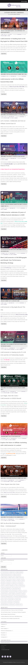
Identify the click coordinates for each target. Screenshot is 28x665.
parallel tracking (4, 593)
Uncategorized (3, 637)
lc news (8, 35)
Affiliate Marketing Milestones (6, 575)
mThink (20, 591)
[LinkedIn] (23, 1)
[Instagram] (21, 1)
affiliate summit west (19, 577)
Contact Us (3, 648)
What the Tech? (19, 604)
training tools (12, 604)
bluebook (8, 583)
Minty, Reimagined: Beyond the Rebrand (8, 614)
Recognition (3, 632)
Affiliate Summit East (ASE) (9, 492)
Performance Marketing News (6, 630)
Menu (14, 10)
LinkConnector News (16, 588)
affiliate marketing (19, 572)
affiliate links (12, 572)
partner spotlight (12, 593)
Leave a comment (5, 159)
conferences (6, 254)
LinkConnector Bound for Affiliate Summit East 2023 (13, 478)
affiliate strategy (4, 577)
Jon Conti (10, 34)
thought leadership (11, 349)
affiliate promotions (17, 575)
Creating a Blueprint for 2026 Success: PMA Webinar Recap (11, 616)
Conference (19, 34)
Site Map (2, 646)
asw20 (23, 580)
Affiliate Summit (4, 35)
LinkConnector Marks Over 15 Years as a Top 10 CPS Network (12, 610)
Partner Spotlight (4, 628)
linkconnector (13, 76)
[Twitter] (26, 1)
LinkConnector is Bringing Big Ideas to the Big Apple (13, 114)
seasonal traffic (11, 599)
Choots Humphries (4, 537)
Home (9, 14)
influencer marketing (9, 585)
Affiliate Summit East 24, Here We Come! (10, 300)
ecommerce (20, 583)
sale (5, 599)
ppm (2, 599)
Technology (3, 634)
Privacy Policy (3, 645)
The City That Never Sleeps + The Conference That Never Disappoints (13, 612)
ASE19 (18, 580)
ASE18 (14, 580)
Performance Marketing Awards (6, 596)
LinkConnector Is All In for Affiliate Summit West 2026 (14, 74)
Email (2, 561)
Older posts (4, 550)
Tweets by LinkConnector (5, 642)
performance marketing (21, 593)
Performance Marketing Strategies (20, 596)
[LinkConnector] (14, 7)
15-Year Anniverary (4, 572)
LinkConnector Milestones (6, 588)
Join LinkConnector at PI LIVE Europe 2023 (10, 436)
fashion (2, 585)
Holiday (2, 626)
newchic (24, 591)
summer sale (17, 599)
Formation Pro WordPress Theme (9, 662)
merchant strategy (4, 591)
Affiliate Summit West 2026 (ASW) (16, 86)
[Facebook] (25, 1)
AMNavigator (8, 580)
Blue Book (3, 583)
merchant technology (13, 591)
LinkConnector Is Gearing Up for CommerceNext (12, 517)
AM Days (3, 580)
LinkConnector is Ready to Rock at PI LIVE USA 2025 (13, 156)
